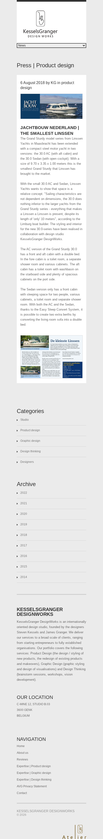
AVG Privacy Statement (32, 786)
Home (21, 746)
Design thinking (30, 451)
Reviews (22, 759)
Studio (24, 419)
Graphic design (30, 440)
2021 (23, 503)
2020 (23, 514)
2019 (23, 524)
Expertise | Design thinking (34, 779)
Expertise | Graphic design (34, 773)
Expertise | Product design (34, 766)
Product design (30, 430)
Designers (27, 462)
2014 (23, 577)
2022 (23, 492)
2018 (23, 535)
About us (22, 752)
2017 (23, 545)
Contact (22, 793)
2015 (23, 566)
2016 (23, 556)
